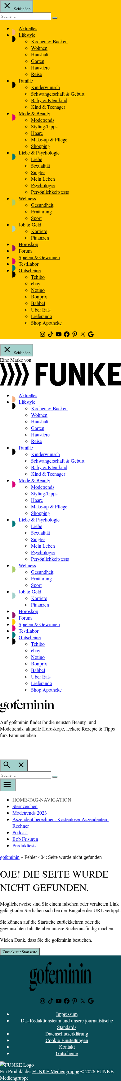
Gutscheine (30, 270)
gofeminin (10, 857)
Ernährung (41, 211)
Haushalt (39, 54)
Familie (26, 80)
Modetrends (42, 120)
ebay (35, 283)
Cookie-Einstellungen (67, 1040)
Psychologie (43, 185)
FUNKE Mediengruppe (55, 1071)
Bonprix (39, 296)
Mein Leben (43, 178)
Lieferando (41, 316)
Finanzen (40, 237)
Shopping (40, 146)
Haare (37, 133)
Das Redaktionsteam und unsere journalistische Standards (67, 1023)
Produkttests (24, 845)
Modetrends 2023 (29, 812)
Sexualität (40, 165)
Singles (38, 172)
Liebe (36, 159)
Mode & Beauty (34, 113)
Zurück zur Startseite (19, 952)
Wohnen (39, 48)
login (3, 748)
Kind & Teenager (48, 106)
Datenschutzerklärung (66, 1033)
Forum (25, 250)
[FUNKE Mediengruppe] (17, 1064)
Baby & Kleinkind (49, 100)
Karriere (39, 231)
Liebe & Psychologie (39, 152)
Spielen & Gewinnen (39, 257)
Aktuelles (28, 28)
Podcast (20, 832)
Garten (37, 61)
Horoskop (28, 244)
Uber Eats (41, 309)
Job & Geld (30, 224)
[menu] (8, 785)
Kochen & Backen (49, 41)
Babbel (38, 303)
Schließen (22, 9)
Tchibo (38, 277)
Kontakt (67, 1046)
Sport (36, 218)
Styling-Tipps (44, 126)
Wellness (27, 198)
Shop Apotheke (46, 322)
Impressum (67, 1014)
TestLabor (28, 263)
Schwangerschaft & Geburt (57, 93)
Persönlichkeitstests (50, 191)
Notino (38, 290)
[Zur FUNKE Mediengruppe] (60, 383)
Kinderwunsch (45, 87)
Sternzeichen (25, 806)
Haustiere (40, 67)
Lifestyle (27, 34)
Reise (36, 74)
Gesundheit (42, 205)
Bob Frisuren (25, 839)
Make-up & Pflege (49, 139)
